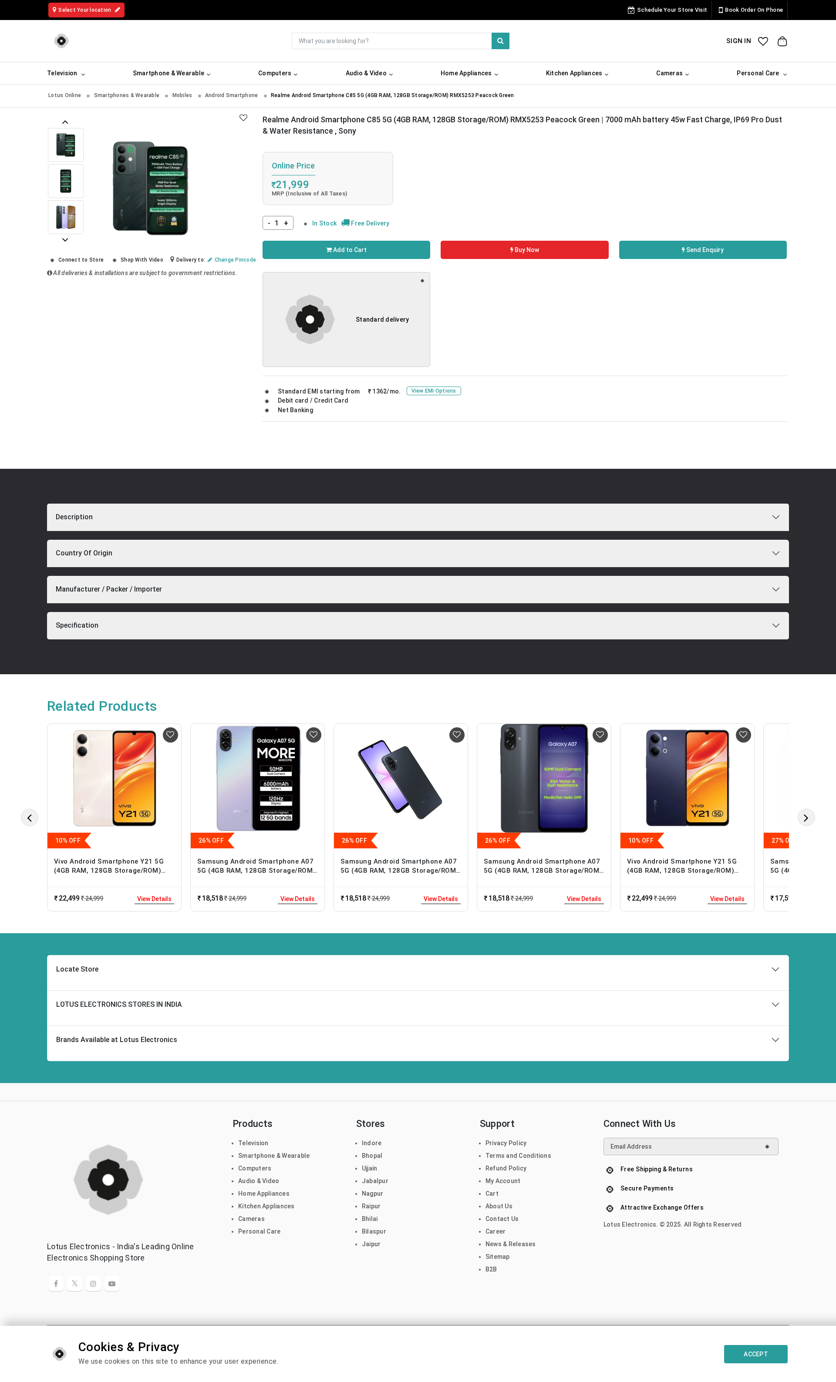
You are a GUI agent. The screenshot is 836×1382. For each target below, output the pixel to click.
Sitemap (497, 1256)
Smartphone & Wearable (274, 1155)
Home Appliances (264, 1193)
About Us (498, 1206)
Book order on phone (754, 10)
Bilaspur (374, 1231)
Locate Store (77, 969)
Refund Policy (505, 1168)
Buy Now (526, 249)
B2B (491, 1269)
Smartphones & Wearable (127, 95)
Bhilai (370, 1218)
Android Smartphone (232, 95)
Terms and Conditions (518, 1155)
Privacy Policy (506, 1143)
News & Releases (510, 1244)
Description (74, 517)
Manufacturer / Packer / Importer (109, 589)
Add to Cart (349, 249)
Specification (77, 625)
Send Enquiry (704, 249)
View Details (154, 898)
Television (253, 1143)
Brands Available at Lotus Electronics (116, 1040)
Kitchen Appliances (266, 1206)
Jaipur (371, 1244)
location (85, 10)
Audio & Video (258, 1180)
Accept (756, 1354)
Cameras (251, 1218)
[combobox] (400, 41)
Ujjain (370, 1168)
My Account (503, 1180)
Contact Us (502, 1218)
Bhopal (372, 1155)
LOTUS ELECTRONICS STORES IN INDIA (119, 1004)
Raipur (371, 1206)
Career (495, 1231)
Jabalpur (375, 1180)
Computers (254, 1168)
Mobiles (183, 95)
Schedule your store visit (672, 10)
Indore (372, 1143)
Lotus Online (65, 95)
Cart (492, 1193)
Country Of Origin (84, 553)
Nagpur (373, 1193)
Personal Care (259, 1231)
